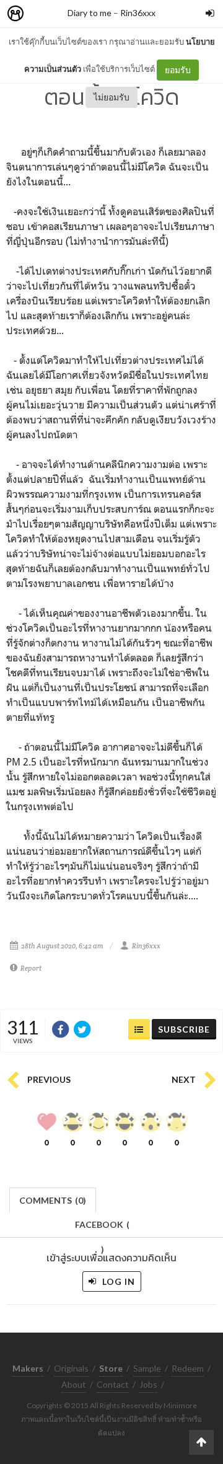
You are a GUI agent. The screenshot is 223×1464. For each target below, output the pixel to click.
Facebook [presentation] (102, 1228)
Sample (147, 1368)
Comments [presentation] (52, 1200)
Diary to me (90, 12)
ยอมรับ (178, 69)
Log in (117, 1281)
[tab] (53, 1199)
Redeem (188, 1368)
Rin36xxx (137, 12)
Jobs (148, 1384)
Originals (71, 1368)
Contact (113, 1384)
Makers (42, 14)
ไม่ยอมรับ (111, 97)
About (73, 1384)
